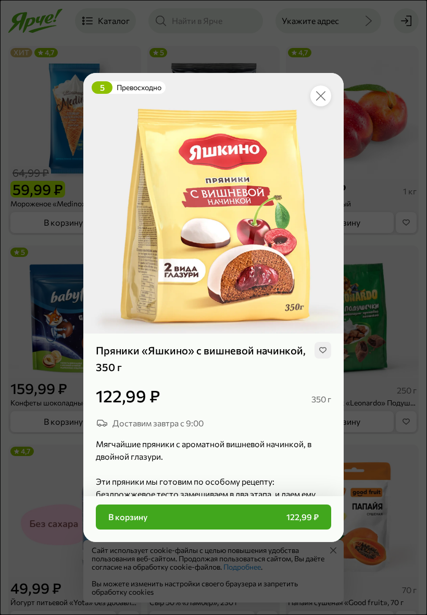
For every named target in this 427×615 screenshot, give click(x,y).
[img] (323, 350)
